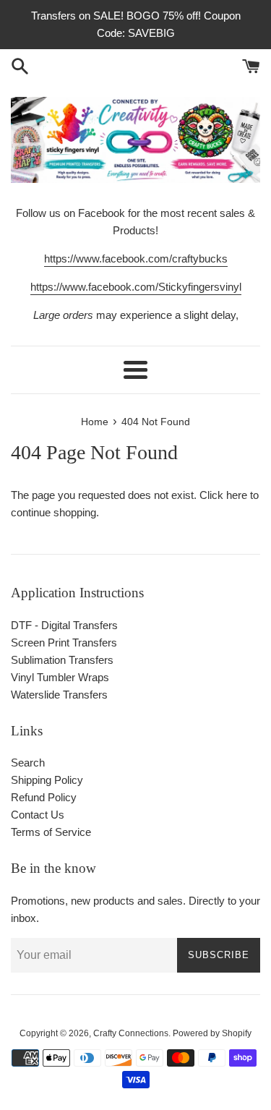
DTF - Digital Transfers (64, 625)
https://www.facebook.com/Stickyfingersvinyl (135, 287)
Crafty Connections (130, 1033)
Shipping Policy (47, 780)
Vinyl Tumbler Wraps (60, 677)
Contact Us (37, 814)
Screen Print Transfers (64, 642)
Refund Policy (44, 797)
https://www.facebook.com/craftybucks (136, 258)
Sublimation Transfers (62, 660)
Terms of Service (51, 832)
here (236, 495)
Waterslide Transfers (59, 694)
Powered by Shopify (212, 1033)
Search (28, 762)
